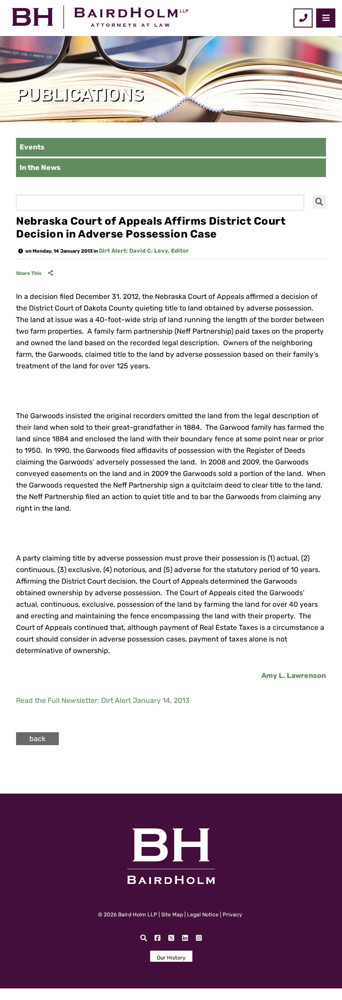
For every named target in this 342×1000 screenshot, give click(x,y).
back (37, 738)
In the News (40, 167)
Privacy (232, 914)
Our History (171, 958)
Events (32, 147)
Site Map (172, 914)
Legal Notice (203, 914)
